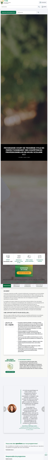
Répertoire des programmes (8, 12)
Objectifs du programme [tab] (16, 285)
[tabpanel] (24, 332)
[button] (44, 6)
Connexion (43, 2)
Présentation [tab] (6, 285)
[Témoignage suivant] (41, 409)
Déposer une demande (24, 272)
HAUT (46, 455)
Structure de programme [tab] (39, 285)
